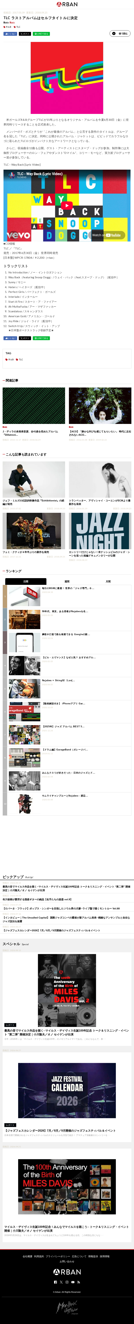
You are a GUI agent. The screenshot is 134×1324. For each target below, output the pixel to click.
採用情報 (105, 1256)
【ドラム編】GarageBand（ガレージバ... (65, 749)
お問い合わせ (67, 1261)
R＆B (8, 27)
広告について (79, 1256)
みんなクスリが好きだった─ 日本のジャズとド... (68, 772)
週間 (67, 581)
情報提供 (93, 1256)
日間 (25, 581)
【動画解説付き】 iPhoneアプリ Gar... (63, 703)
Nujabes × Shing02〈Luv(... (58, 680)
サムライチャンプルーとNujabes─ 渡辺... (65, 795)
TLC (18, 27)
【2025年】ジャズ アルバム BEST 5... (63, 726)
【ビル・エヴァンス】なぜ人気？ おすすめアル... (69, 657)
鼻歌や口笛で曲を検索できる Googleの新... (66, 634)
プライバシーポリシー (58, 1256)
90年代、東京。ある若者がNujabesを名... (65, 611)
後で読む (123, 33)
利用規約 (39, 1256)
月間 (108, 581)
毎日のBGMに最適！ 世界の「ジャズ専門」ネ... (68, 588)
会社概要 (27, 1256)
